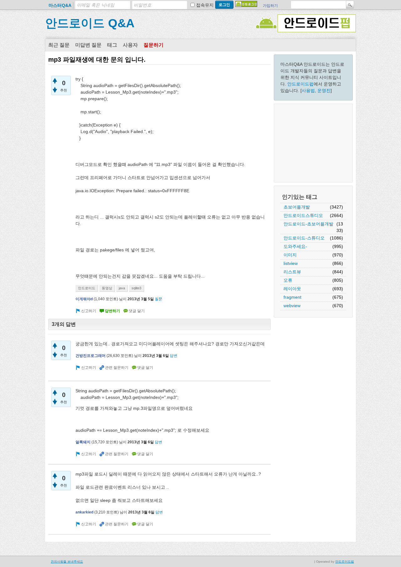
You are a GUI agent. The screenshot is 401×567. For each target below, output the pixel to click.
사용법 (308, 90)
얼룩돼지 (83, 442)
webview (292, 305)
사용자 (130, 45)
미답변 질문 (88, 45)
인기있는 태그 (299, 197)
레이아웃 (292, 288)
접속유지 (205, 5)
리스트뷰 (292, 271)
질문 (158, 299)
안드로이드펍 (300, 83)
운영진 (324, 90)
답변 (173, 355)
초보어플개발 (297, 206)
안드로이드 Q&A (89, 23)
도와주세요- (295, 246)
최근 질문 (59, 45)
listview (291, 263)
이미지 (290, 254)
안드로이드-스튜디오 (304, 237)
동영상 (107, 288)
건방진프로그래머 (91, 355)
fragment (292, 297)
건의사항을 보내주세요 (67, 561)
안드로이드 (86, 288)
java (122, 288)
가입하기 (270, 5)
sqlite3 (136, 288)
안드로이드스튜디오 (303, 215)
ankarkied (84, 512)
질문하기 (153, 45)
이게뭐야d (84, 299)
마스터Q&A (60, 5)
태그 (112, 45)
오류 (288, 280)
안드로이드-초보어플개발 (308, 223)
